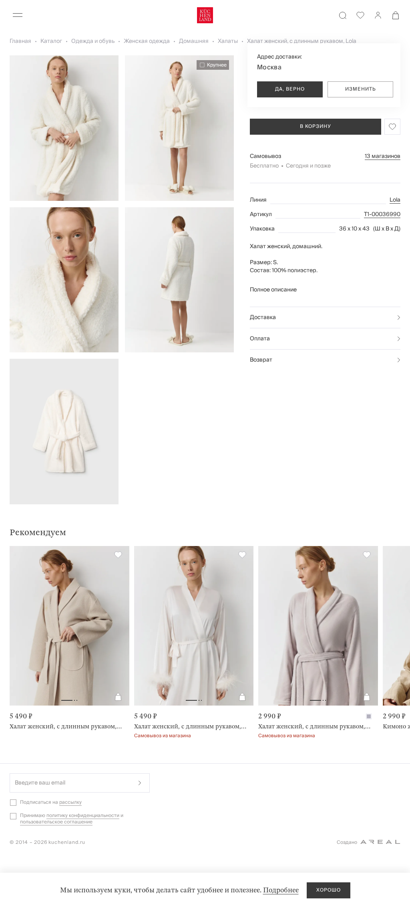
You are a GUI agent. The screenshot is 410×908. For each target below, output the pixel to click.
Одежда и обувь (93, 41)
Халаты (228, 41)
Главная (20, 41)
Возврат (261, 360)
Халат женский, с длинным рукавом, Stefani (66, 726)
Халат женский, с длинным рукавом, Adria (190, 726)
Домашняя (194, 41)
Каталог (51, 41)
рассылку (70, 802)
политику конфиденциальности (82, 815)
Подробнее (281, 890)
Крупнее (217, 65)
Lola (395, 200)
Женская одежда (147, 41)
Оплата (260, 339)
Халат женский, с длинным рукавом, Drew (315, 726)
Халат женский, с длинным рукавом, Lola (301, 41)
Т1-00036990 (382, 214)
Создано (347, 842)
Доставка (263, 317)
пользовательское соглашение (56, 822)
